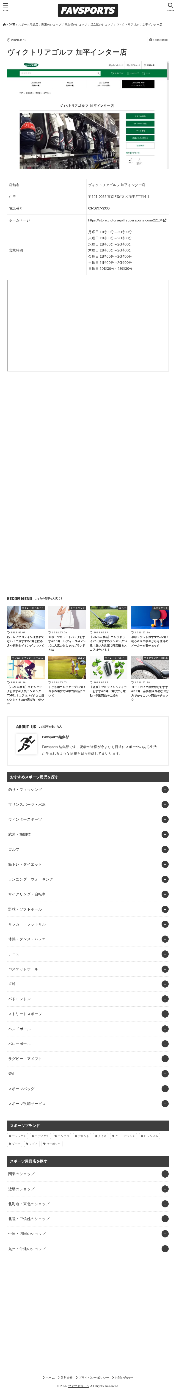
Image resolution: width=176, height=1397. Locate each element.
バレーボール (19, 1044)
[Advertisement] (88, 419)
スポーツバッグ (21, 1089)
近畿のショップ (21, 1189)
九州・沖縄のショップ (27, 1249)
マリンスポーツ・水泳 (27, 804)
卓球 (12, 984)
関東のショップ (21, 1174)
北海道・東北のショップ (29, 1204)
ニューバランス (125, 1136)
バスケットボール (23, 969)
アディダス (42, 1136)
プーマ (16, 1144)
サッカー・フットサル (27, 924)
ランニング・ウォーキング (30, 879)
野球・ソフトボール (25, 909)
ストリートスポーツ (25, 1014)
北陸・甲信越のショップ (29, 1219)
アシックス (19, 1136)
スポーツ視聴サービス (27, 1104)
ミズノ (33, 1144)
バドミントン (19, 999)
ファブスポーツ (78, 1386)
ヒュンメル (151, 1136)
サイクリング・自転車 (27, 894)
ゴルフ (13, 849)
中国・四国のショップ (27, 1233)
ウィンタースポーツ (25, 819)
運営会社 (66, 1377)
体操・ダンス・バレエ (27, 939)
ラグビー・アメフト (25, 1059)
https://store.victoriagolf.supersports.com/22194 (125, 220)
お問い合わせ (124, 1377)
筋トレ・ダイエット (25, 864)
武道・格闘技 (19, 834)
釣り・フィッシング (25, 789)
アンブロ (63, 1136)
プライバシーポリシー (94, 1377)
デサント (83, 1136)
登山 (12, 1073)
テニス (13, 954)
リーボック (54, 1144)
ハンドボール (19, 1029)
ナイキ (102, 1136)
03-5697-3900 (99, 208)
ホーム (50, 1377)
